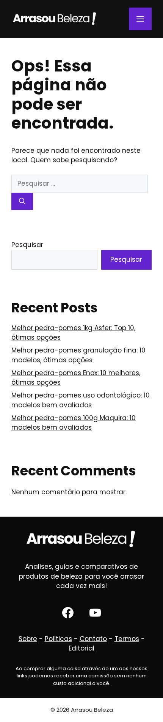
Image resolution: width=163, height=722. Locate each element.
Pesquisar (27, 244)
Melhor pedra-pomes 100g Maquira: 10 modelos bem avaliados (73, 422)
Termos (126, 638)
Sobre (28, 638)
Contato (93, 638)
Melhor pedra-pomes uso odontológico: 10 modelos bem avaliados (80, 400)
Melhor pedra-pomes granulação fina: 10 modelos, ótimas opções (78, 355)
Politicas (58, 638)
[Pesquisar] (22, 201)
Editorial (81, 648)
